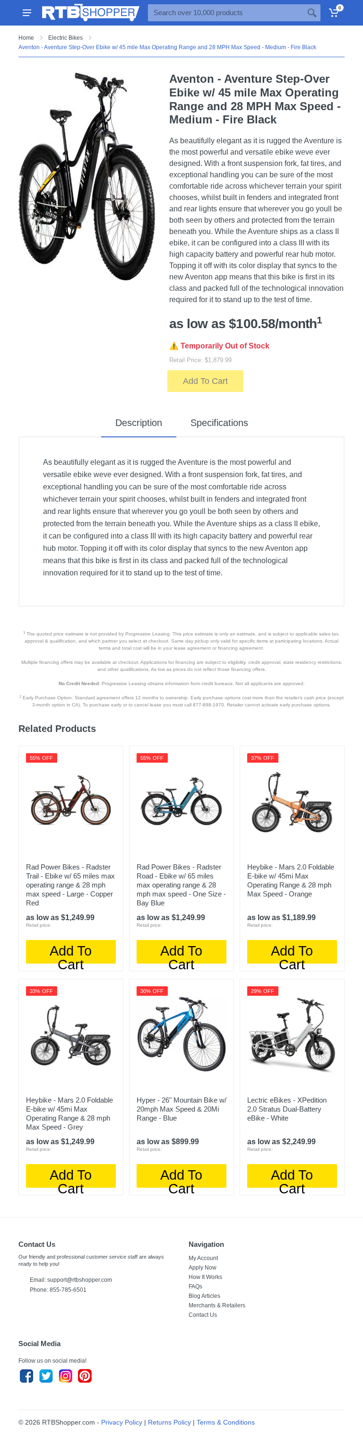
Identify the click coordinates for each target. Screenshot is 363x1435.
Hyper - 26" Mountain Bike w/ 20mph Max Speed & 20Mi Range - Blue (181, 1109)
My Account (203, 1258)
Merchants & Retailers (217, 1305)
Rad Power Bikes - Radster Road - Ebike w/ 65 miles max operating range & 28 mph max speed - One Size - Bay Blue (181, 885)
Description (138, 422)
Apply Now (202, 1267)
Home (26, 38)
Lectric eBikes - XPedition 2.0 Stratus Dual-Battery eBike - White (287, 1109)
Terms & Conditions (226, 1422)
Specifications (219, 422)
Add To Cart (205, 381)
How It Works (205, 1277)
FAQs (195, 1286)
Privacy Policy (121, 1422)
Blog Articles (204, 1296)
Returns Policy (169, 1422)
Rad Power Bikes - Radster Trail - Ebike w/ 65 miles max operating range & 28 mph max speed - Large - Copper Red (70, 885)
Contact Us (203, 1315)
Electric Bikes (65, 38)
